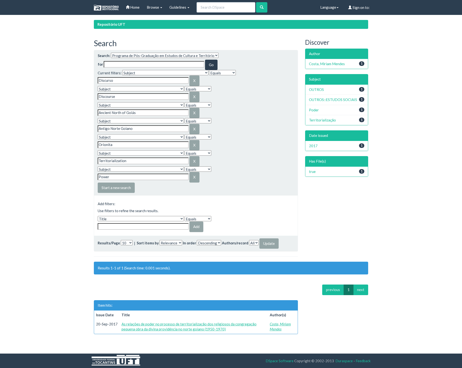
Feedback (363, 361)
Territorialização (322, 120)
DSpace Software (280, 361)
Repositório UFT (111, 24)
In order (189, 243)
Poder (314, 110)
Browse (153, 7)
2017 (313, 146)
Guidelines (178, 7)
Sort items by (148, 243)
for (100, 64)
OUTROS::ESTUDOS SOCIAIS (333, 99)
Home (134, 7)
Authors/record (235, 243)
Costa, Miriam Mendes (327, 64)
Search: (104, 55)
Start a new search (116, 187)
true (312, 171)
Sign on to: (361, 7)
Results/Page (109, 243)
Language (328, 7)
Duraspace (344, 361)
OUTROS (316, 89)
